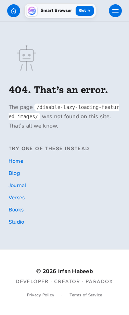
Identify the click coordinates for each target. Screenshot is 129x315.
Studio (16, 221)
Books (16, 209)
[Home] (13, 10)
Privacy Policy (40, 295)
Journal (18, 185)
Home (16, 160)
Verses (17, 197)
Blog (14, 173)
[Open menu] (115, 10)
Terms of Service (86, 295)
